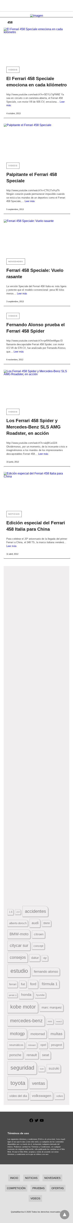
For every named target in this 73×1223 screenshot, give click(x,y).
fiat (23, 984)
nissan (32, 1044)
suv (42, 1069)
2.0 (18, 912)
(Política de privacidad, (47, 1139)
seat (45, 1055)
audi (35, 923)
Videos (12, 70)
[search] (67, 6)
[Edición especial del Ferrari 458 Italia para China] (37, 490)
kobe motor (23, 1007)
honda (26, 995)
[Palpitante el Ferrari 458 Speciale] (37, 142)
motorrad (38, 1034)
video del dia (18, 1096)
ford (33, 984)
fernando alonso (46, 971)
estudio (19, 971)
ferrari (12, 984)
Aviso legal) (60, 1139)
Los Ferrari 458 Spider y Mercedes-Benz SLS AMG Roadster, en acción (33, 427)
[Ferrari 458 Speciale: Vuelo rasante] (37, 237)
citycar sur (19, 945)
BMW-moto (19, 934)
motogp (17, 1033)
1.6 (10, 912)
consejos (18, 957)
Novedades (15, 262)
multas (57, 1034)
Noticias (14, 514)
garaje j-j (12, 995)
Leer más (30, 201)
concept (38, 945)
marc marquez (52, 1007)
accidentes (35, 911)
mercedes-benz (26, 1020)
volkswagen (41, 1096)
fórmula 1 (49, 984)
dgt (45, 958)
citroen (38, 934)
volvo (59, 1096)
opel (43, 1044)
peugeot (56, 1044)
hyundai (40, 995)
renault (32, 1055)
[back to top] (64, 1214)
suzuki (54, 1068)
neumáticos (16, 1044)
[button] (36, 614)
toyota (17, 1083)
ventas (38, 1083)
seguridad (22, 1068)
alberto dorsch (18, 923)
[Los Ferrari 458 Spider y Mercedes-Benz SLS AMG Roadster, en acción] (37, 388)
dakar (35, 957)
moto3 (59, 1021)
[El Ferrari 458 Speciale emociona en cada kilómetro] (37, 46)
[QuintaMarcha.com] (36, 6)
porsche (15, 1055)
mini (50, 1021)
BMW (46, 923)
